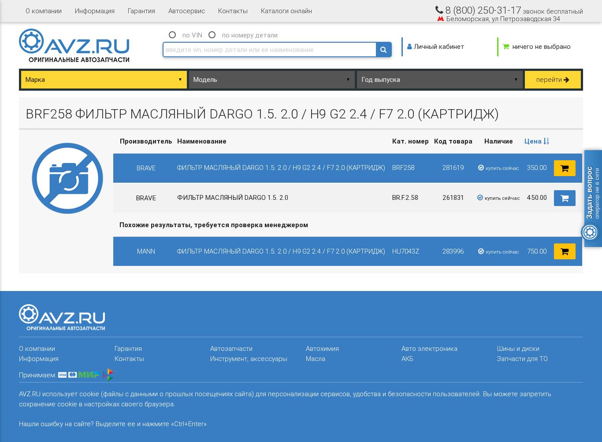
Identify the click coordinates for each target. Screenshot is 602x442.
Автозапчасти (231, 348)
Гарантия (141, 11)
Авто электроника (429, 348)
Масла (315, 358)
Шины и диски (518, 348)
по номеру (250, 35)
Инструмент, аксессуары (248, 358)
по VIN (192, 35)
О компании (44, 11)
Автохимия (322, 348)
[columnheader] (537, 141)
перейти (550, 79)
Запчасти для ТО (522, 358)
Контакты (233, 11)
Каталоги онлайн (286, 11)
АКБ (407, 358)
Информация (95, 11)
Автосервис (186, 11)
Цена (533, 141)
